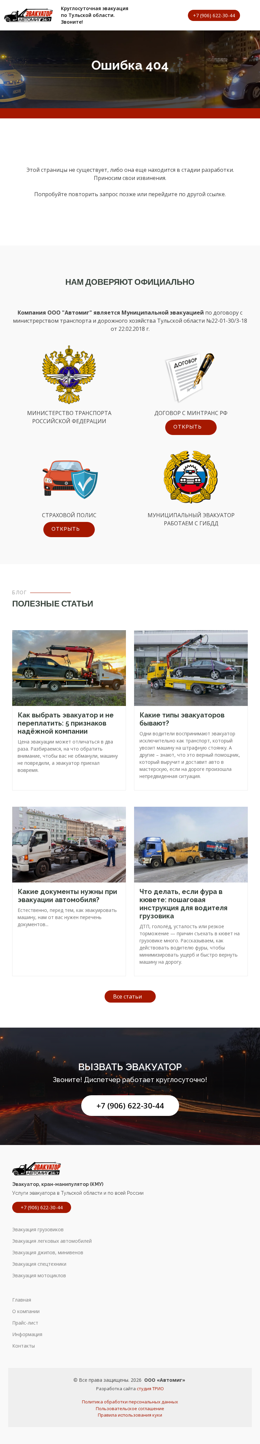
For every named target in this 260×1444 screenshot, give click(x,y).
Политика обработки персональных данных (130, 1402)
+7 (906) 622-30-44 (130, 1105)
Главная (21, 1300)
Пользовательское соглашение (130, 1408)
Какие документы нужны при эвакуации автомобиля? (67, 896)
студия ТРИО (150, 1388)
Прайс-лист (25, 1323)
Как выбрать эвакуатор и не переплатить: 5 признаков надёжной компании (66, 723)
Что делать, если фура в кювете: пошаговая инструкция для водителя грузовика (183, 904)
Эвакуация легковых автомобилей (52, 1241)
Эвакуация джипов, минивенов (47, 1252)
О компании (26, 1311)
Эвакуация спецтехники (39, 1264)
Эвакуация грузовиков (38, 1229)
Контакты (23, 1346)
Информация (27, 1334)
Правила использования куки (130, 1415)
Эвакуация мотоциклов (39, 1275)
